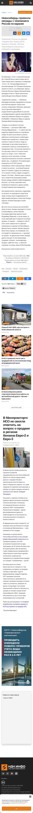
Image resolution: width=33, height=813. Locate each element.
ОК (17, 809)
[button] (30, 796)
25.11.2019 (12, 28)
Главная (4, 12)
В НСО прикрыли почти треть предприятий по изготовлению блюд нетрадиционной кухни (16, 360)
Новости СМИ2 (7, 698)
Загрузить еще (16, 407)
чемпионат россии (16, 271)
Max (28, 256)
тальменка (6, 271)
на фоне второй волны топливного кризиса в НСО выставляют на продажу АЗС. (16, 604)
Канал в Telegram (9, 288)
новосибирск (23, 268)
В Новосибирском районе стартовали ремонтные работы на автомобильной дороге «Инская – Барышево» (15, 395)
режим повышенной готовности (14, 539)
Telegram (9, 262)
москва (15, 268)
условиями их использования (17, 803)
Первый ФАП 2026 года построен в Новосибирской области (15, 328)
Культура (8, 268)
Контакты (4, 778)
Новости (9, 12)
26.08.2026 (6, 332)
